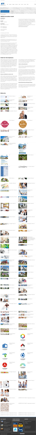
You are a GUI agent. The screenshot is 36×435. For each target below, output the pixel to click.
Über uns (22, 4)
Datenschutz (15, 433)
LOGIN (27, 4)
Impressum (12, 433)
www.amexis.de (5, 27)
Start (7, 4)
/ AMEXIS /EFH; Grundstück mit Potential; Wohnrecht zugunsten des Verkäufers (7, 425)
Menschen (16, 4)
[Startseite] (3, 4)
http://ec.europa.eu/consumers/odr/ (23, 26)
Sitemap (19, 433)
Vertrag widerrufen (22, 433)
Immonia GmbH (5, 434)
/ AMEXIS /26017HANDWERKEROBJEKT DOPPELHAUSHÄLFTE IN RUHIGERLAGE (7, 422)
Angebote (13, 4)
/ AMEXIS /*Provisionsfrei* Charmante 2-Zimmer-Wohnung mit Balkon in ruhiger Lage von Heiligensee (7, 429)
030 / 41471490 (3, 0)
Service (19, 4)
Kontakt (25, 4)
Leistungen (10, 4)
